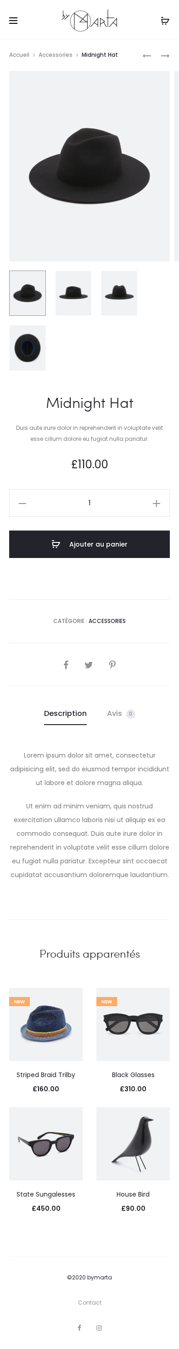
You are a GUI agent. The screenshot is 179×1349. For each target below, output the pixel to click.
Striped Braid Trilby (46, 1074)
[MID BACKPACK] (146, 55)
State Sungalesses (46, 1194)
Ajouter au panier (97, 544)
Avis (120, 713)
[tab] (65, 713)
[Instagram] (99, 1328)
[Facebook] (79, 1328)
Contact (89, 1302)
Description (65, 713)
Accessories (56, 55)
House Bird (133, 1194)
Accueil (19, 55)
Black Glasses (133, 1074)
